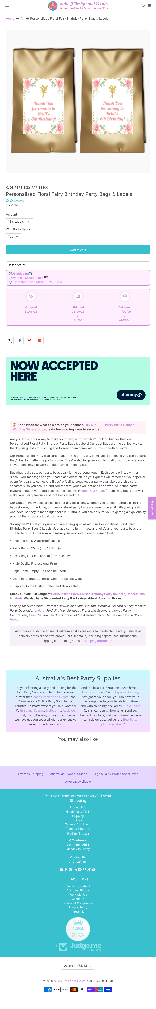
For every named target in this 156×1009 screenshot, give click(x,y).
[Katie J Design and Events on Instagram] (70, 870)
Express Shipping (127, 692)
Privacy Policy (78, 907)
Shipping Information (99, 641)
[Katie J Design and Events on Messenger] (80, 870)
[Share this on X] (10, 340)
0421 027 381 (78, 861)
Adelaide (69, 710)
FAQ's (78, 820)
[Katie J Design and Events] (78, 6)
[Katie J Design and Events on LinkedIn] (75, 870)
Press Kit (78, 911)
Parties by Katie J (78, 886)
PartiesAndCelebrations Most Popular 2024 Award (78, 795)
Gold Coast (132, 706)
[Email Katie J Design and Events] (61, 870)
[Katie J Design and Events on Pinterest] (84, 870)
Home (10, 18)
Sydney (39, 710)
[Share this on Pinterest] (30, 340)
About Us (78, 899)
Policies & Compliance (78, 903)
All (22, 18)
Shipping (78, 816)
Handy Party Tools (78, 811)
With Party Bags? (18, 229)
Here (41, 610)
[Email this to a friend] (40, 340)
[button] (15, 201)
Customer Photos (78, 890)
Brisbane (26, 710)
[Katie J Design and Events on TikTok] (89, 870)
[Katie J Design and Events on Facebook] (66, 870)
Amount (11, 214)
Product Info (78, 807)
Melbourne (53, 710)
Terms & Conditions (78, 824)
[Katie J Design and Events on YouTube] (94, 870)
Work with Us (78, 894)
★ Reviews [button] (152, 508)
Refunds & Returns (78, 828)
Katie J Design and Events (50, 697)
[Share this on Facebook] (20, 340)
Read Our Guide (93, 491)
